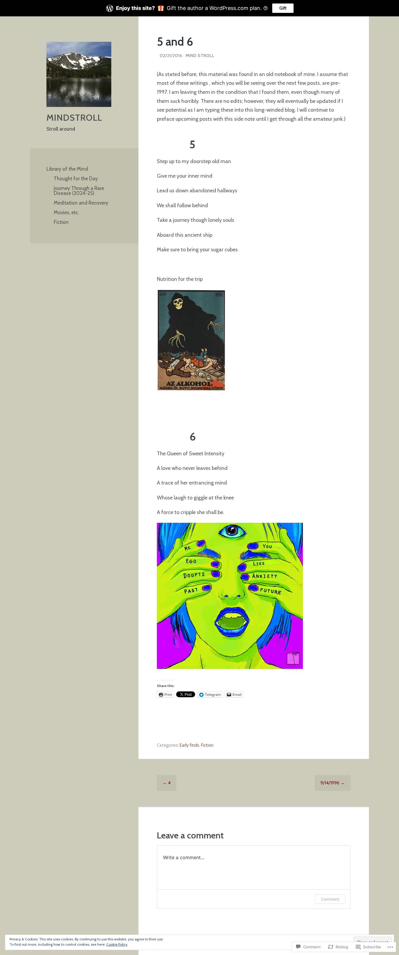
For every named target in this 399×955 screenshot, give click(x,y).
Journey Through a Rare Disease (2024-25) (79, 190)
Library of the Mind (67, 169)
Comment (330, 899)
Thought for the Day (76, 178)
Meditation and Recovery (81, 203)
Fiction (61, 222)
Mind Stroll (200, 55)
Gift (283, 8)
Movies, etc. (66, 212)
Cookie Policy (116, 944)
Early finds (189, 745)
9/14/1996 (332, 783)
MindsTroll (74, 117)
